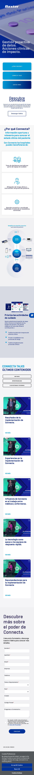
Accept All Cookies (17, 765)
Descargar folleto (17, 113)
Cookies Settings (17, 773)
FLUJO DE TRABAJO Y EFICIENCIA (17, 385)
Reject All (17, 769)
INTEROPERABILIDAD (17, 381)
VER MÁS (7, 433)
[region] (17, 763)
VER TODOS (17, 376)
